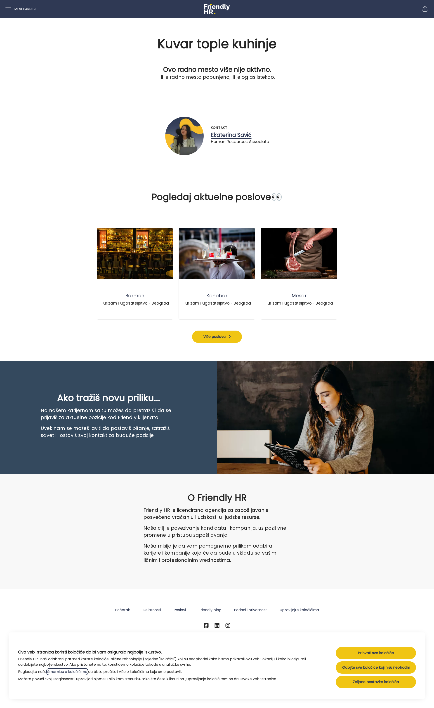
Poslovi (180, 610)
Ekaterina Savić (231, 135)
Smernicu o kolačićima (67, 671)
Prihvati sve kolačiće (376, 653)
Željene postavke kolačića (376, 681)
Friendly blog (209, 610)
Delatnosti (152, 610)
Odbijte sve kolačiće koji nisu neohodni (376, 667)
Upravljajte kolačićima (299, 610)
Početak (122, 610)
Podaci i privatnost (250, 610)
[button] (425, 9)
